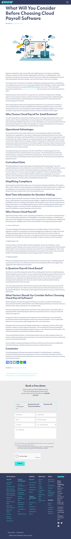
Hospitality (32, 487)
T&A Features (22, 514)
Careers (50, 488)
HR (19, 511)
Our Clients (51, 485)
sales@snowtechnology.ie (60, 518)
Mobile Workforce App (21, 498)
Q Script (8, 514)
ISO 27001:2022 (42, 500)
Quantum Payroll (33, 404)
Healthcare (32, 489)
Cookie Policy (20, 532)
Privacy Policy (11, 532)
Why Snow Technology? (51, 481)
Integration (9, 521)
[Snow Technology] (7, 2)
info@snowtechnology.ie (60, 512)
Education (32, 485)
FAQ (40, 483)
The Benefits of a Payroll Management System (20, 375)
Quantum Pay (10, 486)
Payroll (14, 368)
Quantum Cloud (22, 368)
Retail (31, 492)
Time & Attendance (34, 406)
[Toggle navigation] (67, 2)
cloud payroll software (30, 89)
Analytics (20, 506)
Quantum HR (48, 404)
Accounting (32, 482)
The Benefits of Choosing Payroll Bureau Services (21, 373)
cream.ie (29, 535)
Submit (19, 463)
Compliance (21, 509)
